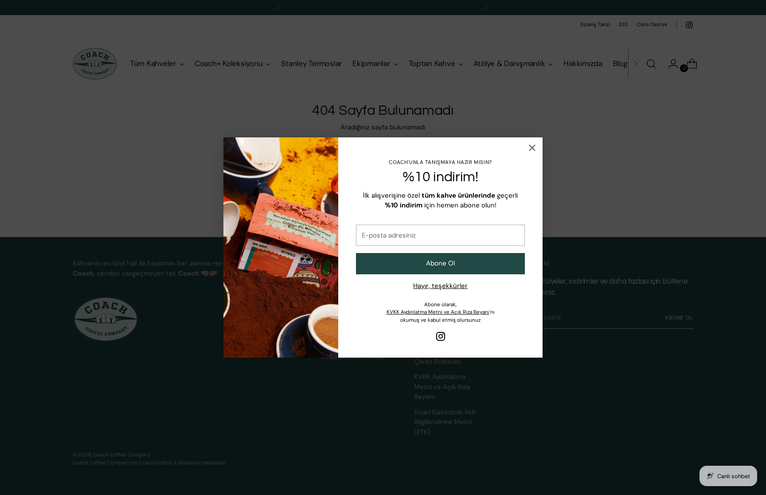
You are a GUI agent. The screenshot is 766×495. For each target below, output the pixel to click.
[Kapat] (532, 148)
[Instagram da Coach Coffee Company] (440, 338)
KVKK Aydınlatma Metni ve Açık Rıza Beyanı (438, 312)
